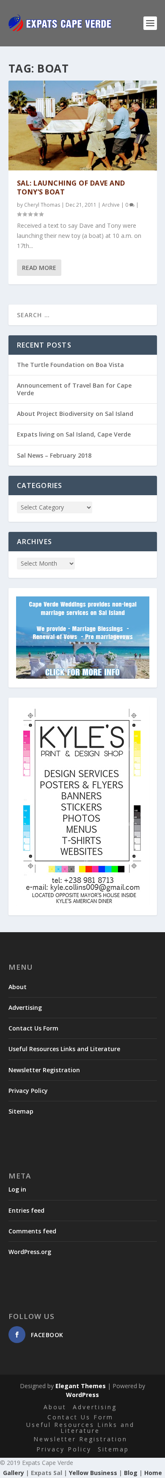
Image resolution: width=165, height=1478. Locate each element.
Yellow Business (93, 1473)
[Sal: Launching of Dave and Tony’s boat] (82, 125)
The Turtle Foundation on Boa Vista (70, 365)
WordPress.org (29, 1252)
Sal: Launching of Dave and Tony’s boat (71, 187)
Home (153, 1473)
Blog (131, 1473)
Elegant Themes (80, 1386)
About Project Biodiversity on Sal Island (75, 414)
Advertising (25, 1007)
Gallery (13, 1473)
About (17, 987)
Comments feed (32, 1231)
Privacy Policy (28, 1091)
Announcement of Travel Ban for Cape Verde (74, 389)
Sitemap (20, 1111)
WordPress (82, 1395)
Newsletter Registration (44, 1070)
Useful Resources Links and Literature (64, 1049)
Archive (111, 204)
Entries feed (26, 1210)
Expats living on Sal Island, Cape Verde (74, 434)
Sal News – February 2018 (54, 455)
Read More (39, 268)
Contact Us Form (33, 1028)
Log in (17, 1189)
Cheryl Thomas (42, 204)
